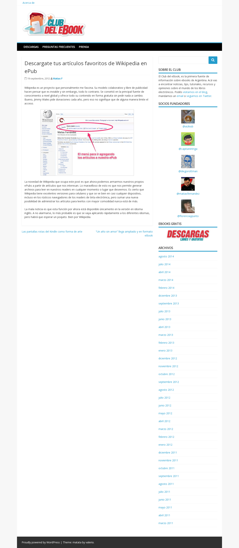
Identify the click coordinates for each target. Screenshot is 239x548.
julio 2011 (164, 491)
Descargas (31, 47)
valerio (90, 542)
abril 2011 (164, 515)
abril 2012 (164, 421)
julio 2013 (164, 311)
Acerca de (29, 2)
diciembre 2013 (168, 295)
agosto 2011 (166, 484)
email (180, 96)
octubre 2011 (167, 468)
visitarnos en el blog (195, 92)
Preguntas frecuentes (58, 47)
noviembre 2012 (168, 366)
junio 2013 (165, 319)
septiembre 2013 (169, 303)
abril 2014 (164, 272)
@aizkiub (188, 126)
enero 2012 (165, 444)
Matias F (57, 78)
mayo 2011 (165, 507)
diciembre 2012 (168, 358)
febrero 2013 (166, 342)
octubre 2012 (167, 374)
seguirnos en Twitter (199, 96)
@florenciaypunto (188, 216)
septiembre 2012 (169, 382)
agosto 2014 (166, 256)
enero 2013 (165, 350)
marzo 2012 (166, 429)
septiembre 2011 (169, 476)
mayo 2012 (165, 413)
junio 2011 (165, 499)
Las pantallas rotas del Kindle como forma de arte (52, 231)
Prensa (84, 47)
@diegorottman (188, 171)
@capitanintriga (188, 149)
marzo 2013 (166, 335)
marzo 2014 (166, 280)
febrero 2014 (166, 288)
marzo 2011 (166, 523)
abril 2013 (164, 327)
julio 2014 (164, 264)
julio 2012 (164, 397)
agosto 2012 (166, 389)
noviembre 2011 (168, 460)
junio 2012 (165, 405)
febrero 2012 (166, 437)
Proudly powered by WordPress (41, 542)
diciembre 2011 (168, 452)
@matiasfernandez (188, 193)
